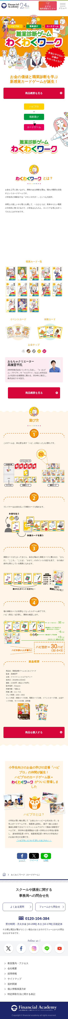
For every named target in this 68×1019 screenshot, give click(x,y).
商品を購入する (34, 732)
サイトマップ (14, 978)
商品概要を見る (34, 93)
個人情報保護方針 (17, 989)
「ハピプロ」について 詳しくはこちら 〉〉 (34, 840)
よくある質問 (17, 906)
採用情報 (12, 973)
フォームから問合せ (49, 906)
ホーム (4, 875)
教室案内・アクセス (18, 963)
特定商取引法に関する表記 (21, 994)
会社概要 (12, 968)
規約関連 (12, 984)
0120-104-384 (37, 918)
